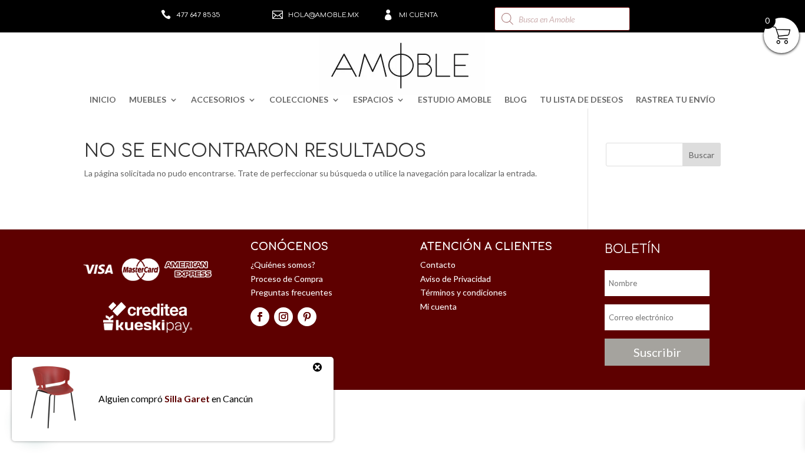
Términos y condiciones (463, 292)
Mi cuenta (418, 15)
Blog (515, 100)
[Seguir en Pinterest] (307, 316)
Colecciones (298, 100)
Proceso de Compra (286, 279)
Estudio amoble (454, 100)
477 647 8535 (198, 15)
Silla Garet (187, 398)
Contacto (438, 265)
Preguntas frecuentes (291, 292)
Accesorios (218, 100)
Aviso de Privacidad (455, 279)
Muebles (147, 100)
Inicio (103, 100)
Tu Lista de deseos (581, 100)
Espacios (373, 100)
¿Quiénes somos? (282, 265)
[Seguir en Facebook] (259, 316)
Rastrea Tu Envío (675, 100)
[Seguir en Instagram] (283, 316)
